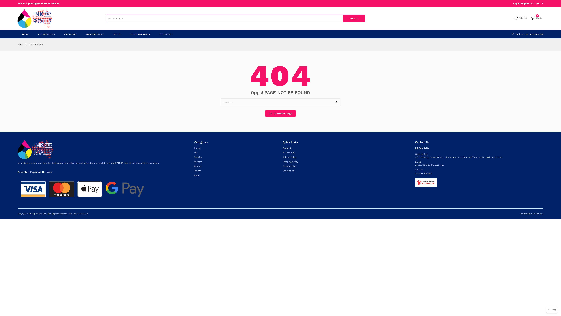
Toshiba (198, 157)
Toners (197, 171)
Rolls (196, 175)
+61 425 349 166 (534, 34)
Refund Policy (290, 157)
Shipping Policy (290, 161)
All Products (289, 152)
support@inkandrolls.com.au (429, 165)
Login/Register (522, 3)
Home (20, 44)
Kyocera (198, 161)
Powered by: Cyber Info (531, 214)
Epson (197, 148)
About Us (287, 148)
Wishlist (523, 18)
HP (195, 152)
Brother (198, 166)
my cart (539, 17)
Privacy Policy (289, 166)
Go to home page (280, 113)
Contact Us (288, 171)
